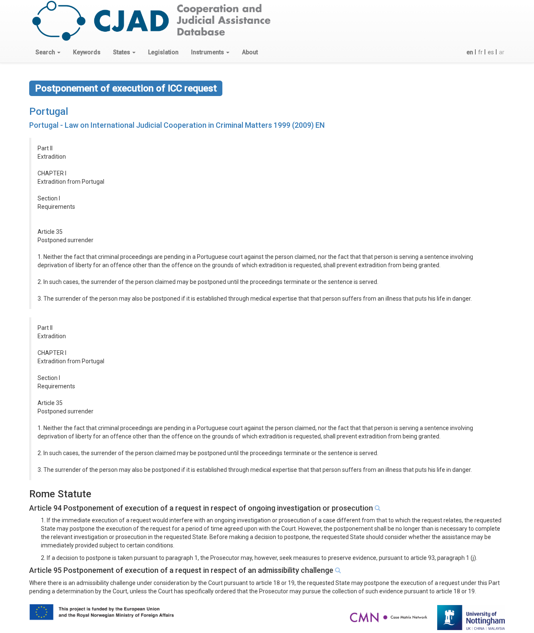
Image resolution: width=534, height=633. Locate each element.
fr (480, 52)
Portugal (48, 111)
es (491, 52)
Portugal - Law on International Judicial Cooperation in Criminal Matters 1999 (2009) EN (177, 125)
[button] (48, 52)
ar (501, 52)
